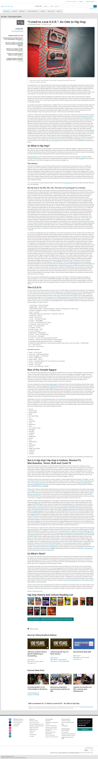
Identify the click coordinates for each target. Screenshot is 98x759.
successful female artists (75, 399)
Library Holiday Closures (67, 722)
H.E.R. (40, 591)
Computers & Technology (33, 694)
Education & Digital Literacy (36, 726)
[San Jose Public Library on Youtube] (10, 730)
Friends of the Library (51, 725)
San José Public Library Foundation (51, 729)
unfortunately (71, 506)
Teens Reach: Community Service (51, 723)
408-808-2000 (82, 725)
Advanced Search (93, 8)
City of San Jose (89, 747)
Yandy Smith (87, 541)
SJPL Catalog (64, 732)
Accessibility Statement (74, 752)
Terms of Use (53, 752)
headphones (65, 509)
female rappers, (53, 384)
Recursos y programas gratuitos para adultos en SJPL (60, 689)
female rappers (49, 387)
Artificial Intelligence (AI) (33, 693)
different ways (61, 297)
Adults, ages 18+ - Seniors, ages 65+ (36, 661)
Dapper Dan (37, 502)
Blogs (62, 724)
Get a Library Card (18, 720)
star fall (39, 573)
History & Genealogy (64, 661)
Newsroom (32, 731)
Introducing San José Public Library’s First (13, 38)
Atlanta (60, 260)
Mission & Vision (33, 720)
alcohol (60, 509)
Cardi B (74, 529)
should (32, 297)
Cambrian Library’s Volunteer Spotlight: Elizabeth (14, 59)
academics (37, 521)
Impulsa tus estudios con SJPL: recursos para (14, 49)
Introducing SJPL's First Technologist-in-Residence (37, 688)
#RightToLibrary (33, 729)
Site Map (31, 736)
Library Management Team (36, 724)
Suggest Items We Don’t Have (67, 737)
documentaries (68, 183)
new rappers (51, 277)
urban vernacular (39, 482)
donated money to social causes (50, 541)
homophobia (90, 223)
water (71, 509)
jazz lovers (69, 121)
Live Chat (16, 726)
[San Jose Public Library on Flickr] (10, 725)
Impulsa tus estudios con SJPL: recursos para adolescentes (82, 689)
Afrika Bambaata (32, 157)
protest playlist (73, 539)
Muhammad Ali (78, 293)
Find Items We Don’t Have (68, 735)
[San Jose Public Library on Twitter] (10, 722)
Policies (31, 732)
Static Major (83, 243)
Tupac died (30, 248)
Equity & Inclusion (33, 727)
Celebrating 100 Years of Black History (59, 653)
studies (56, 140)
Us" (80, 497)
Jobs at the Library (34, 722)
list (48, 297)
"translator (86, 479)
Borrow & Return (18, 722)
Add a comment (34, 629)
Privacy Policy (32, 734)
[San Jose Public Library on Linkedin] (10, 733)
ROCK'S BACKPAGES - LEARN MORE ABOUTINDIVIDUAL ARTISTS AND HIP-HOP (50, 619)
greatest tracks (74, 299)
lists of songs (57, 299)
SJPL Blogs (4, 16)
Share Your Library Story (51, 736)
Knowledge (81, 158)
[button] (72, 1)
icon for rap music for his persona (46, 545)
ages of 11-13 (81, 139)
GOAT (34, 292)
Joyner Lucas (81, 277)
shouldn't (38, 297)
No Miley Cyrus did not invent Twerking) (79, 262)
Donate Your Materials (51, 727)
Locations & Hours (66, 720)
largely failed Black (38, 511)
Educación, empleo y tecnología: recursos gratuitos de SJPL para (14, 44)
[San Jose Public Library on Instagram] (10, 728)
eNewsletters (64, 726)
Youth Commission (50, 735)
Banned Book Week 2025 (82, 652)
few (47, 299)
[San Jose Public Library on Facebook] (10, 719)
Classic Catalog (65, 730)
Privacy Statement (62, 752)
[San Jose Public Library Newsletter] (10, 736)
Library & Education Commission (50, 732)
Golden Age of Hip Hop (87, 116)
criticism (86, 509)
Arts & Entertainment (17, 31)
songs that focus (54, 546)
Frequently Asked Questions (68, 733)
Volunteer (47, 720)
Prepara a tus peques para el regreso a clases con (15, 54)
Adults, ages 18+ (31, 659)
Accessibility (17, 724)
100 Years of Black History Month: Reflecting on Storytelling (37, 654)
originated (68, 123)
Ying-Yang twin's (48, 262)
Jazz (28, 120)
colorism (36, 224)
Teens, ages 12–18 (32, 663)
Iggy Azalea (34, 514)
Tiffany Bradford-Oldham (14, 16)
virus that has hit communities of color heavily (67, 533)
